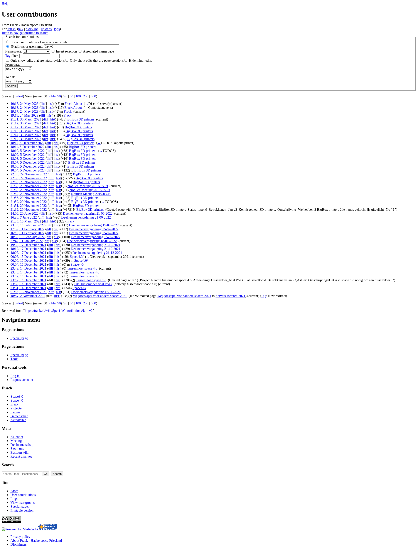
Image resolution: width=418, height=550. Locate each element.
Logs (13, 499)
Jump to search (38, 33)
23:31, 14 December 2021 (28, 288)
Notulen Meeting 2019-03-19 (87, 186)
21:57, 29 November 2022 (28, 194)
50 (71, 96)
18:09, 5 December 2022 (27, 154)
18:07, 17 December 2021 (28, 253)
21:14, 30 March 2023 (25, 135)
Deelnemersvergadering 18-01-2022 (92, 241)
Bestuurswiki (19, 452)
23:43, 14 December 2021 (28, 268)
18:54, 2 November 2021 (27, 296)
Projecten (16, 408)
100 (78, 96)
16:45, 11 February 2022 (27, 233)
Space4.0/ (76, 256)
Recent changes (21, 456)
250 (85, 96)
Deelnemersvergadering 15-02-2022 (94, 225)
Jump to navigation (15, 33)
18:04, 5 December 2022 (27, 170)
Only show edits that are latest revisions (37, 60)
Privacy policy (20, 536)
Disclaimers (18, 544)
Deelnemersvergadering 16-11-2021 (96, 292)
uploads (46, 29)
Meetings (16, 441)
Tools (14, 359)
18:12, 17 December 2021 (28, 249)
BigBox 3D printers (80, 119)
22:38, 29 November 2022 (28, 174)
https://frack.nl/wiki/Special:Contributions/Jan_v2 (59, 310)
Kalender (16, 437)
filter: (12, 56)
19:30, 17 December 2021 (28, 245)
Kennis (15, 412)
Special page (19, 338)
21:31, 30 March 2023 (25, 119)
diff (42, 103)
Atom (14, 491)
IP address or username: (27, 46)
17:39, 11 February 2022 (27, 229)
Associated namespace (98, 51)
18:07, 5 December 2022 (27, 162)
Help (5, 3)
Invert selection (66, 51)
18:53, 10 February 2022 (27, 237)
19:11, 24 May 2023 (24, 115)
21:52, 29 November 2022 (28, 202)
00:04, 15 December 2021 (28, 264)
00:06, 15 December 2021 (28, 256)
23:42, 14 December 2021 (28, 276)
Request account (21, 380)
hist (50, 103)
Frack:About (73, 103)
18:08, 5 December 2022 (27, 158)
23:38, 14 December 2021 (28, 284)
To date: (10, 77)
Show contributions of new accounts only (39, 42)
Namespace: (13, 51)
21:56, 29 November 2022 (28, 198)
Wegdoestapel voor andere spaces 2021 (100, 296)
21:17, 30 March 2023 (25, 123)
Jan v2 (11, 29)
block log (32, 29)
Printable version (22, 510)
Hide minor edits (140, 60)
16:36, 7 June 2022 (23, 217)
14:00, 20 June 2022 (24, 213)
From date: (12, 64)
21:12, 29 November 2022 (28, 209)
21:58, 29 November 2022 (28, 186)
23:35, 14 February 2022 (27, 225)
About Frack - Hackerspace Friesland (36, 540)
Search (8, 465)
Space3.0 (16, 396)
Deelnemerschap (21, 444)
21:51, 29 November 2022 (28, 205)
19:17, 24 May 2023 (24, 111)
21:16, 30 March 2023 (25, 131)
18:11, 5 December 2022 (27, 143)
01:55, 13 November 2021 (28, 292)
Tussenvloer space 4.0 (82, 268)
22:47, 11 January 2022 (26, 241)
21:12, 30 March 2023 (25, 139)
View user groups (22, 502)
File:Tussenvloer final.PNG (93, 284)
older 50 (55, 96)
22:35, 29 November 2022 (28, 178)
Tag (7, 56)
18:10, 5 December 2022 (27, 151)
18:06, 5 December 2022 (27, 166)
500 (93, 96)
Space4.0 (16, 400)
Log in (15, 376)
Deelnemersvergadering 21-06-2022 (88, 213)
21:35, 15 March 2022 (25, 221)
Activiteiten (18, 420)
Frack (68, 111)
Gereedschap (19, 416)
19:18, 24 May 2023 (24, 103)
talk (20, 29)
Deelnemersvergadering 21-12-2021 (95, 245)
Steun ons (17, 448)
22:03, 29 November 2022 (28, 182)
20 (65, 96)
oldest (19, 96)
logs (57, 29)
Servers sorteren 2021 (230, 296)
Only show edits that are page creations (97, 60)
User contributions (23, 495)
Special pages (19, 506)
